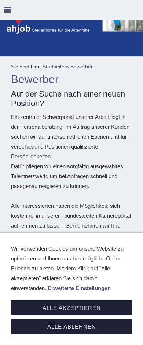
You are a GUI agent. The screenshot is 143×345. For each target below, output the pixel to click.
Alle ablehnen (71, 326)
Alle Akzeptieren (72, 308)
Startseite (54, 67)
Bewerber (81, 67)
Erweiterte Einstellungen (79, 288)
